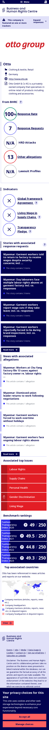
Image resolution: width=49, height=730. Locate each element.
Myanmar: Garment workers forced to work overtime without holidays (20, 418)
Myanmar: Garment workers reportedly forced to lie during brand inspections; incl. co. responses (22, 331)
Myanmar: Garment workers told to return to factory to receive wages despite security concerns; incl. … (23, 259)
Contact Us (21, 652)
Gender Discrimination (22, 497)
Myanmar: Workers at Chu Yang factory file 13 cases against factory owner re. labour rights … (22, 372)
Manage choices (24, 724)
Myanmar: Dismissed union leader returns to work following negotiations (23, 395)
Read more (8, 349)
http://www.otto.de (18, 78)
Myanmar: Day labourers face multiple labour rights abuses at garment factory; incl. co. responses (23, 284)
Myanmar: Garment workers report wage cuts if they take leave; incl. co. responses (21, 307)
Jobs (17, 650)
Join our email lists (36, 652)
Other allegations (29, 157)
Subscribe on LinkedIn (16, 655)
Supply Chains (17, 478)
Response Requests (30, 128)
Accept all (24, 716)
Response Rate (27, 114)
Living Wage (16, 506)
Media (23, 650)
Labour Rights (17, 469)
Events (10, 650)
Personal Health (18, 487)
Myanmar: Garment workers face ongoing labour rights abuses (23, 439)
